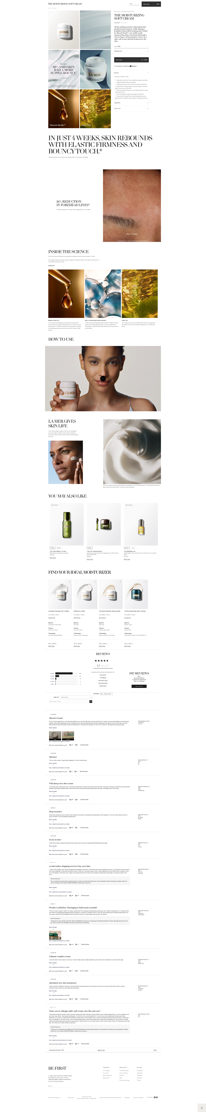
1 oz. (133, 548)
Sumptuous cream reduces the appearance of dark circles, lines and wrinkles (102, 553)
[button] (55, 735)
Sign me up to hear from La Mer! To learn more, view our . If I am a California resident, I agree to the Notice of (60, 1078)
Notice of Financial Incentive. (56, 1081)
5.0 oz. (59, 548)
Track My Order (124, 1070)
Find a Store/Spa (124, 1080)
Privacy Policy (59, 1077)
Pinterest (139, 1075)
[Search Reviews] (90, 701)
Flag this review (84, 745)
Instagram (140, 1070)
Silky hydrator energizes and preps (59, 553)
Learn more (51, 265)
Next (155, 1050)
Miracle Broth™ (107, 1075)
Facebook (140, 1073)
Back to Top (101, 1050)
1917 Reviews (124, 22)
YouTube (139, 1078)
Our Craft (106, 1073)
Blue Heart (106, 1078)
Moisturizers (117, 11)
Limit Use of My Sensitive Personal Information (110, 1097)
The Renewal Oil (130, 551)
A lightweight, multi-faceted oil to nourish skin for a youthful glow (140, 553)
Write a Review (139, 686)
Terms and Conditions (138, 1097)
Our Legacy (106, 1070)
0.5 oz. (90, 548)
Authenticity (127, 1097)
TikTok (139, 1080)
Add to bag (119, 60)
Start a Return (123, 1073)
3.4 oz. (52, 548)
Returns (121, 1075)
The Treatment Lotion (58, 551)
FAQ (120, 1078)
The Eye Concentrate (94, 551)
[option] (63, 29)
